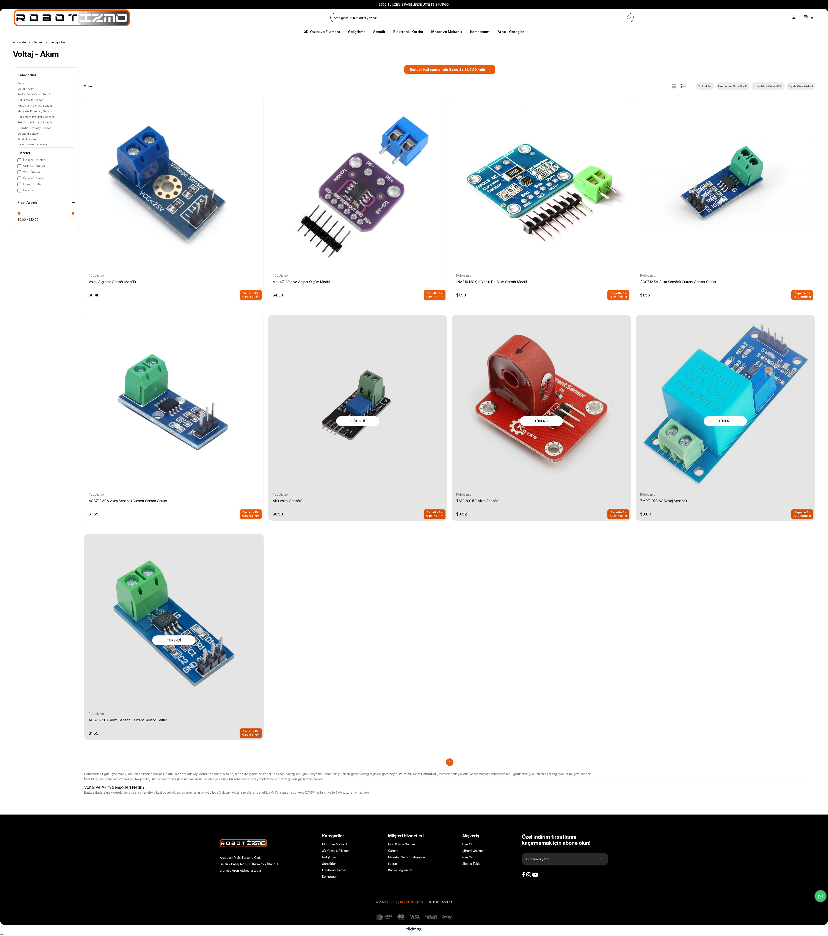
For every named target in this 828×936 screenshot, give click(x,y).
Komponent (330, 876)
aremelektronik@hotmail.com (240, 870)
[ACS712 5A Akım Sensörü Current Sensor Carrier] (725, 185)
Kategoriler (26, 75)
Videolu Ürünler (34, 166)
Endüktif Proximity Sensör (34, 128)
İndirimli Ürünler (34, 160)
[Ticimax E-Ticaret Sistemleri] (414, 929)
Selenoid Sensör (28, 133)
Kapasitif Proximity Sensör (34, 105)
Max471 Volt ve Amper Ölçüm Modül (301, 282)
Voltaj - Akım (25, 88)
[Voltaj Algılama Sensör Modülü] (174, 185)
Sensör (22, 83)
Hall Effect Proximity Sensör (35, 116)
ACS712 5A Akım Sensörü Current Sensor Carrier (678, 282)
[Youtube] (535, 874)
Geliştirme (329, 857)
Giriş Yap (468, 857)
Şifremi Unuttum (473, 850)
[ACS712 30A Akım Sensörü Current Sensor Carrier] (174, 404)
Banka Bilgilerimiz (400, 870)
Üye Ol (467, 844)
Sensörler (329, 863)
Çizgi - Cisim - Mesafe (32, 145)
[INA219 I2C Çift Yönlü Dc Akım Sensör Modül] (541, 185)
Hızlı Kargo (30, 190)
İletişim (393, 863)
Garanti (393, 850)
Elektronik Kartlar (334, 870)
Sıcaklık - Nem (27, 139)
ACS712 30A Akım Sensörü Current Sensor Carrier (128, 501)
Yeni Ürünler (31, 172)
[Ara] (629, 17)
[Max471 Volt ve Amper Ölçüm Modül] (358, 185)
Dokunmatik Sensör (30, 100)
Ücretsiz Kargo (33, 178)
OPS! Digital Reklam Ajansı (405, 901)
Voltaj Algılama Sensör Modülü (112, 282)
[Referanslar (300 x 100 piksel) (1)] (247, 843)
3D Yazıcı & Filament (336, 850)
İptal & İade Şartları (401, 844)
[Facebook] (523, 874)
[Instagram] (528, 874)
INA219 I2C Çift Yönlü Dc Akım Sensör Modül (491, 282)
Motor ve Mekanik (335, 844)
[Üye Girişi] (794, 17)
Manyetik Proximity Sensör (34, 111)
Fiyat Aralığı (27, 202)
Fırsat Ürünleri (32, 184)
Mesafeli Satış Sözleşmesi (406, 857)
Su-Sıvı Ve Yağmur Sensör (34, 94)
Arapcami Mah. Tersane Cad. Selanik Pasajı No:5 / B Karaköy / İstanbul (249, 861)
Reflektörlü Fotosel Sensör (34, 122)
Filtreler (24, 153)
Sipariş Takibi (471, 863)
